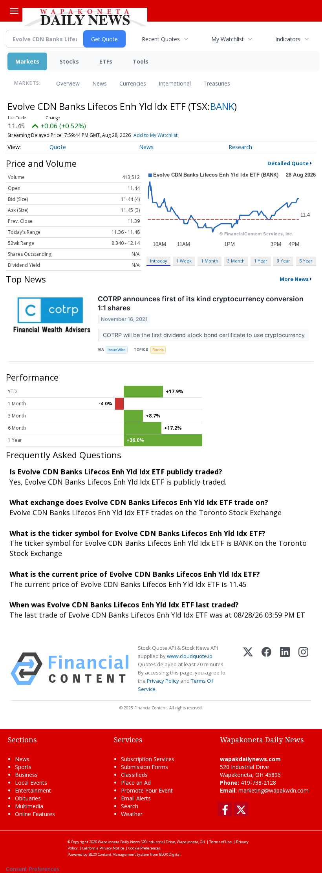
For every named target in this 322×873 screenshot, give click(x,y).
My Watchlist (227, 39)
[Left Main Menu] (14, 11)
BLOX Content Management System (118, 854)
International (175, 83)
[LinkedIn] (285, 669)
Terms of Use (220, 841)
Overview (68, 83)
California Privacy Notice (103, 848)
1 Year (260, 261)
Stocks (69, 61)
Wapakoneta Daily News (119, 841)
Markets (27, 61)
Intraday (158, 261)
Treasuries (216, 83)
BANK (222, 106)
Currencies (132, 83)
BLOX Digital (170, 854)
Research (240, 147)
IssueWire (117, 350)
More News (294, 278)
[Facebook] (266, 669)
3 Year (283, 261)
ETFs (105, 61)
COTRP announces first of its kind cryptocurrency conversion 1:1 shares (201, 303)
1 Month (209, 261)
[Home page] (84, 16)
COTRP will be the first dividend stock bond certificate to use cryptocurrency (204, 335)
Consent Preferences (32, 869)
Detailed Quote (288, 163)
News (99, 83)
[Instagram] (303, 669)
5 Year (306, 261)
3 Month (236, 261)
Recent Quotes (161, 39)
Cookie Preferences (144, 848)
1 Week (184, 261)
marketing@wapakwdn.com (273, 790)
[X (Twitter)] (248, 669)
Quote (57, 147)
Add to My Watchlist (155, 135)
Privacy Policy (163, 680)
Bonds (158, 350)
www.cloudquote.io (189, 656)
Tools (140, 61)
